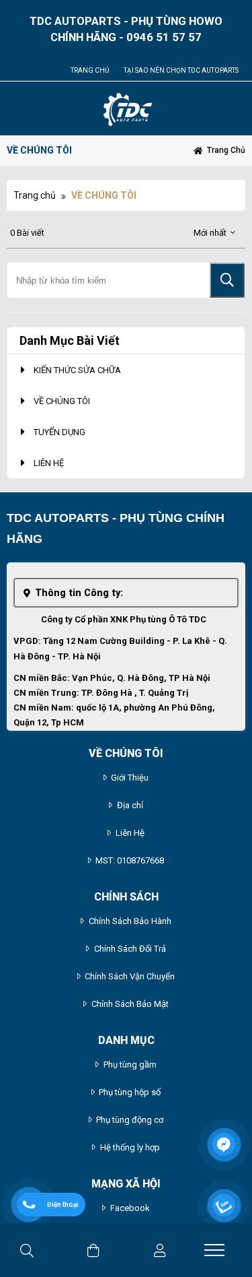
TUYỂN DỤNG (59, 432)
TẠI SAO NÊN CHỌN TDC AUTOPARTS (181, 70)
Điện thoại (63, 1204)
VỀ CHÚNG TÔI (62, 401)
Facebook (130, 1208)
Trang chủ (90, 70)
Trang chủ (34, 195)
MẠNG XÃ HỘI (126, 1183)
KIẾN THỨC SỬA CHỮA (77, 370)
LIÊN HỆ (49, 463)
